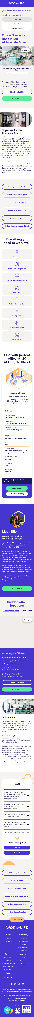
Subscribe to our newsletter (23, 949)
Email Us (17, 848)
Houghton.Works (21, 998)
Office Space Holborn (17, 210)
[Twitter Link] (19, 983)
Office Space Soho (17, 218)
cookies (12, 989)
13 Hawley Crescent (17, 873)
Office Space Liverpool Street (17, 226)
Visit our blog (8, 977)
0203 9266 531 (7, 667)
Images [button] (28, 620)
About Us (23, 939)
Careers (23, 944)
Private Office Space (8, 959)
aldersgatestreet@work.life (11, 669)
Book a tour (17, 98)
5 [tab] (18, 73)
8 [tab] (25, 73)
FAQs (24, 958)
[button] (3, 3)
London (18, 10)
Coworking (17, 24)
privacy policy (18, 991)
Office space (11, 10)
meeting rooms (13, 147)
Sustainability (23, 941)
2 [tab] (12, 73)
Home (4, 10)
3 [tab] (14, 73)
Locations (16, 919)
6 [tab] (21, 73)
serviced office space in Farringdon (17, 139)
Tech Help (23, 961)
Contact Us (8, 941)
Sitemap (24, 964)
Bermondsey (27, 611)
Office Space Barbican (17, 202)
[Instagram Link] (15, 983)
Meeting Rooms (17, 28)
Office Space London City (17, 187)
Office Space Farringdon (17, 195)
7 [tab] (23, 73)
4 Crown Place (17, 881)
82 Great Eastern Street (17, 888)
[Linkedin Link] (23, 983)
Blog (8, 973)
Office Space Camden (17, 904)
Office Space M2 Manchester (17, 896)
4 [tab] (16, 73)
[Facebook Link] (11, 983)
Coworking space (8, 963)
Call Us (17, 853)
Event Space (8, 969)
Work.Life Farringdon (9, 736)
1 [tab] (9, 73)
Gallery (26, 50)
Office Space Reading (17, 912)
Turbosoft (22, 1000)
